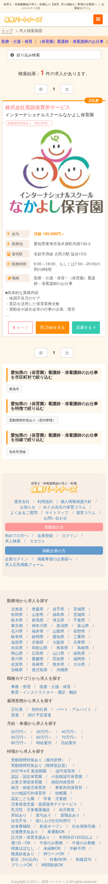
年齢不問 (77, 848)
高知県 (58, 658)
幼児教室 (66, 809)
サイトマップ (56, 512)
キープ (22, 327)
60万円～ (44, 737)
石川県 (17, 631)
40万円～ (69, 731)
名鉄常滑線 (17, 451)
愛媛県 (37, 658)
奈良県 (17, 647)
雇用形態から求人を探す (30, 700)
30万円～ (44, 731)
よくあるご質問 (23, 512)
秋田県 (17, 614)
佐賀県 (17, 664)
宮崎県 (17, 669)
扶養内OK (58, 859)
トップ (7, 30)
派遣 (15, 714)
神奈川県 (39, 625)
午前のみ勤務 (51, 842)
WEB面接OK (52, 864)
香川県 (17, 658)
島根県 (83, 647)
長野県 (79, 631)
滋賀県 (17, 642)
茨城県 (79, 614)
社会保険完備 (83, 826)
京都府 (37, 642)
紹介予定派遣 (39, 714)
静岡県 (37, 636)
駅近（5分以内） (25, 859)
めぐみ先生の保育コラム (64, 507)
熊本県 (58, 664)
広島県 (37, 653)
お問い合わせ (55, 518)
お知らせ (27, 507)
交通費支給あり (24, 831)
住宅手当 (19, 820)
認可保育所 (65, 770)
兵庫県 (79, 642)
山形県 (37, 614)
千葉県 (79, 620)
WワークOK (53, 853)
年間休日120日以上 (76, 837)
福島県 (58, 614)
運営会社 (22, 501)
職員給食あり (22, 853)
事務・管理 (20, 686)
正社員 (17, 709)
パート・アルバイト (73, 709)
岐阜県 (17, 636)
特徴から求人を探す (25, 751)
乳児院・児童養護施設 (30, 809)
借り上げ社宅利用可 (53, 820)
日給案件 (68, 742)
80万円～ (19, 742)
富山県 (83, 625)
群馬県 (37, 620)
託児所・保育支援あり (30, 837)
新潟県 (62, 625)
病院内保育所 (62, 782)
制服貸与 (83, 859)
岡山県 (17, 653)
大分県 (79, 664)
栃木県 (17, 620)
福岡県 (79, 658)
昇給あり (19, 815)
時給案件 (44, 742)
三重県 (79, 636)
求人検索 (12, 541)
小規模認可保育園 (66, 776)
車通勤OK (56, 831)
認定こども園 (22, 798)
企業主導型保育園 (26, 782)
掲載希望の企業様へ (54, 559)
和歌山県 (39, 647)
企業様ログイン (89, 6)
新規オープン (51, 826)
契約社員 (39, 709)
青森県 (37, 609)
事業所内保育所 (68, 787)
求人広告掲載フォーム (24, 564)
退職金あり (70, 815)
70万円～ (69, 737)
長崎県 (37, 664)
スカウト (37, 541)
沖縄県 (62, 669)
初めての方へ (16, 535)
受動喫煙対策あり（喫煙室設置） (40, 765)
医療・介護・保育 (16, 41)
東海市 (14, 388)
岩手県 (58, 609)
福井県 (37, 631)
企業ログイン (16, 559)
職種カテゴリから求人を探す (34, 678)
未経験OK (52, 848)
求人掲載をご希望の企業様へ (79, 4)
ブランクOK (21, 864)
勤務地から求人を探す (27, 600)
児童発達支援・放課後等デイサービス (44, 804)
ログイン (70, 535)
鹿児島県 (39, 669)
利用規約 (45, 501)
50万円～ (19, 737)
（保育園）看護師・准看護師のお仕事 (71, 41)
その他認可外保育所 (28, 793)
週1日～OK (20, 842)
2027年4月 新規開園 (29, 770)
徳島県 (79, 653)
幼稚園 (61, 793)
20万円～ (19, 731)
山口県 (58, 653)
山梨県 (58, 631)
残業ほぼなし (22, 848)
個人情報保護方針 (76, 501)
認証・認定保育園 (26, 776)
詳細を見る (55, 327)
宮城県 (79, 609)
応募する (84, 327)
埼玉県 (58, 620)
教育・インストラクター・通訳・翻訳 (44, 692)
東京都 (17, 625)
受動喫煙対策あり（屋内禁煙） (28, 123)
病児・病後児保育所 (28, 787)
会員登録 (45, 535)
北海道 (17, 609)
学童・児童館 (55, 798)
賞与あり (43, 815)
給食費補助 (20, 826)
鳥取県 (62, 647)
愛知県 (58, 636)
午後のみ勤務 (83, 842)
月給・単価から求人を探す (32, 723)
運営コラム (86, 512)
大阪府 (58, 642)
